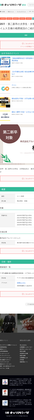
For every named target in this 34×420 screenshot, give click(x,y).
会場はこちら (21, 283)
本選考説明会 (3, 347)
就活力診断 (23, 351)
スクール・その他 (4, 368)
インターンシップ (4, 353)
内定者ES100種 (24, 353)
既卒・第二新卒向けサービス (7, 366)
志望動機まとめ (24, 357)
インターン (8, 323)
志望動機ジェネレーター (26, 347)
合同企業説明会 (4, 351)
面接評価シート (24, 362)
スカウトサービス (4, 362)
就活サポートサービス (5, 364)
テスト (14, 85)
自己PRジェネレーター (26, 349)
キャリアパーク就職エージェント (8, 345)
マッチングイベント (5, 355)
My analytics (23, 345)
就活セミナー (3, 349)
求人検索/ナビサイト (5, 359)
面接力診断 (23, 355)
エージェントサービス (5, 357)
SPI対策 (22, 359)
